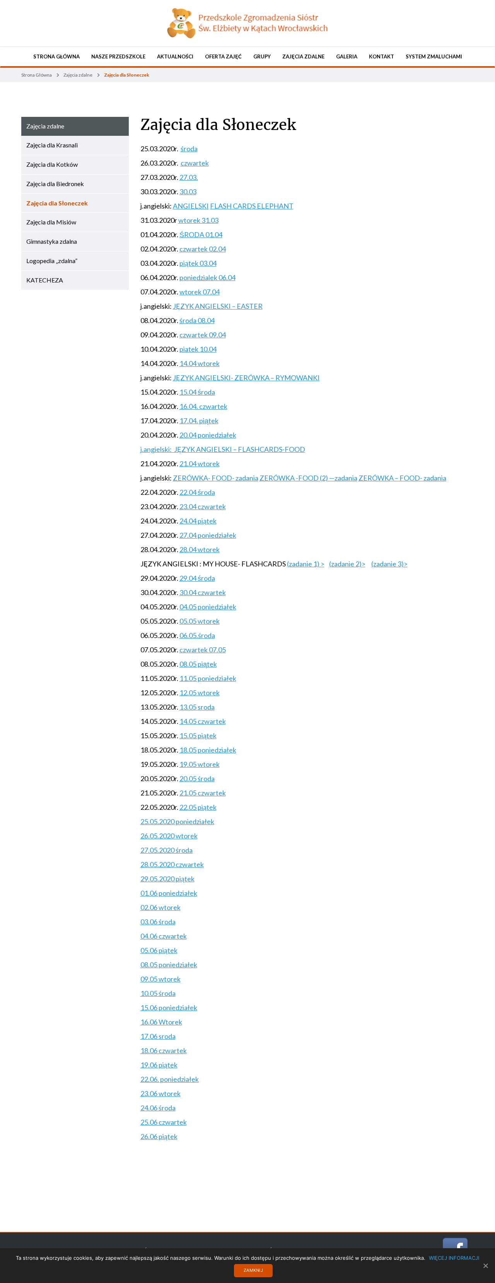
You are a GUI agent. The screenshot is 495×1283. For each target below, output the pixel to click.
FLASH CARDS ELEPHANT (252, 206)
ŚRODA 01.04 (200, 234)
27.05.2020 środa (166, 850)
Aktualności (175, 56)
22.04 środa (197, 492)
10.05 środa (158, 993)
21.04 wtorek (199, 463)
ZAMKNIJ (253, 1270)
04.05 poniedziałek (207, 606)
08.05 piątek (198, 664)
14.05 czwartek (202, 721)
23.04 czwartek (202, 506)
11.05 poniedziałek (207, 678)
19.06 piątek (159, 1065)
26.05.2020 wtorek (169, 835)
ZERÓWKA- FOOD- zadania (215, 478)
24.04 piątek (198, 521)
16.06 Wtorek (161, 1022)
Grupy (262, 56)
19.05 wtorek (199, 764)
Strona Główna (56, 56)
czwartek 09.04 (202, 334)
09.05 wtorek (160, 979)
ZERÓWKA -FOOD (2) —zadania (308, 478)
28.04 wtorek (199, 549)
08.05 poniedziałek (168, 964)
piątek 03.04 (198, 263)
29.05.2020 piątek (167, 878)
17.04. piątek (198, 420)
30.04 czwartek (202, 592)
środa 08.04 (197, 320)
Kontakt (381, 56)
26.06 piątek (159, 1136)
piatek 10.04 (198, 349)
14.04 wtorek (199, 363)
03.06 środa (158, 921)
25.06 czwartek (163, 1122)
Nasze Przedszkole (118, 56)
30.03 (187, 191)
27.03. (188, 177)
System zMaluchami (434, 56)
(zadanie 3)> (389, 563)
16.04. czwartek (203, 406)
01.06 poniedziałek (168, 893)
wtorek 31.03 (198, 220)
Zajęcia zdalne (303, 56)
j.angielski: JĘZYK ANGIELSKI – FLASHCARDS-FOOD (222, 449)
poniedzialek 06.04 (207, 277)
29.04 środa (197, 578)
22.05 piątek (198, 807)
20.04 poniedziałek (207, 435)
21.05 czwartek (202, 793)
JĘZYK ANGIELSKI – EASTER (218, 306)
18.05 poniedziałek (207, 750)
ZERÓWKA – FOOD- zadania (402, 478)
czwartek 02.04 (202, 249)
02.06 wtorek (160, 907)
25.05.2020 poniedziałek (177, 821)
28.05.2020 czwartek (172, 864)
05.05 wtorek (199, 621)
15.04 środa (197, 392)
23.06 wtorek (160, 1093)
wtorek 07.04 (199, 291)
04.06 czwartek (163, 936)
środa (189, 148)
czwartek (195, 163)
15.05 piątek (198, 735)
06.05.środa (197, 635)
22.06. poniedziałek (169, 1079)
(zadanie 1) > (305, 563)
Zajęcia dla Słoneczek (218, 125)
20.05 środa (197, 778)
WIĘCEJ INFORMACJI (454, 1258)
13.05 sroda (197, 707)
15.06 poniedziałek (168, 1007)
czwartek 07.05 (202, 649)
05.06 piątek (159, 950)
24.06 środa (158, 1107)
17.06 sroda (158, 1036)
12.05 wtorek (199, 692)
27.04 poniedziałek (207, 535)
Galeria (346, 56)
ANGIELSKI (191, 206)
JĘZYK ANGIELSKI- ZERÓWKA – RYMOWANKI (246, 377)
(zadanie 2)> (347, 563)
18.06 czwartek (163, 1050)
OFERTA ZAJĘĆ (223, 56)
